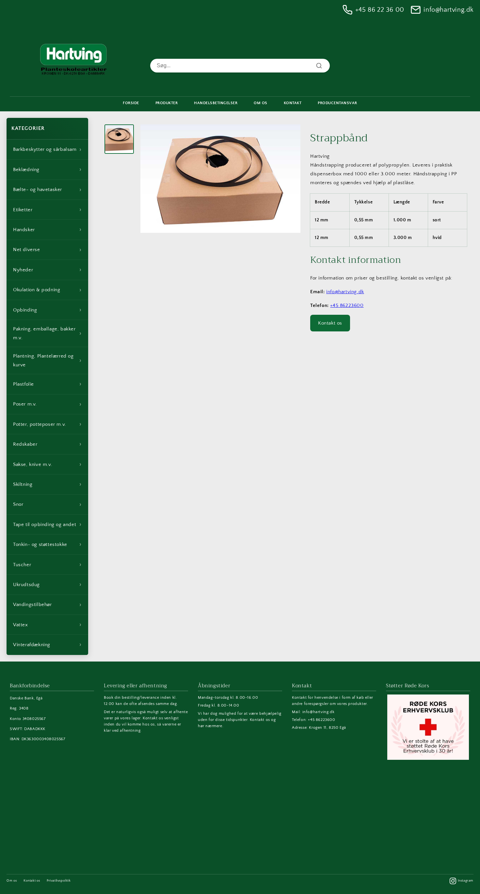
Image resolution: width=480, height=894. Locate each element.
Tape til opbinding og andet (47, 524)
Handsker (47, 229)
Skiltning (47, 484)
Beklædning (47, 169)
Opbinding (47, 310)
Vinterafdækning (47, 644)
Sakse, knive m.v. (47, 464)
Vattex (47, 624)
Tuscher (47, 564)
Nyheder (47, 269)
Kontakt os (330, 323)
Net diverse (47, 250)
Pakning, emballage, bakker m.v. (47, 333)
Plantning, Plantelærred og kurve (47, 360)
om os (260, 103)
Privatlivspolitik (59, 881)
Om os (12, 881)
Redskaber (47, 444)
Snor (47, 504)
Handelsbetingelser (215, 103)
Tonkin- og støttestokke (47, 544)
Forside (131, 103)
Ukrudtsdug (47, 584)
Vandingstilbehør (47, 604)
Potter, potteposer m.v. (47, 424)
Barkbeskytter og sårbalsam (47, 149)
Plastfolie (47, 384)
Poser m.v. (47, 404)
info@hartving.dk (448, 9)
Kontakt (293, 103)
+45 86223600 (346, 305)
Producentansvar (337, 103)
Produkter (166, 103)
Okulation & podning (47, 290)
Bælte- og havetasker (47, 189)
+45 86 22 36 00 (379, 9)
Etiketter (47, 209)
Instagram (465, 881)
